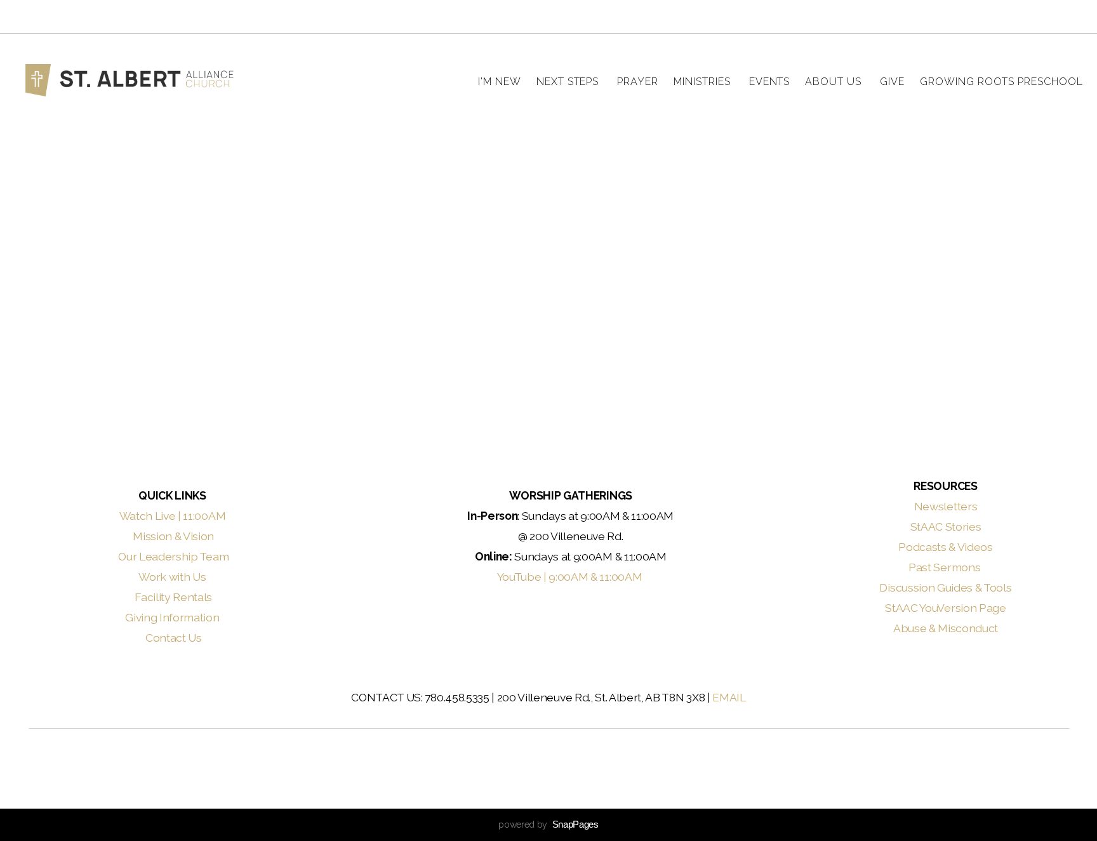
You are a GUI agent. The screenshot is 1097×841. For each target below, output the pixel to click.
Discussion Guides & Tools (945, 587)
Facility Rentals (173, 597)
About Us (835, 82)
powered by (548, 824)
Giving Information (172, 617)
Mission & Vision (173, 536)
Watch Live (147, 515)
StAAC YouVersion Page (945, 607)
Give (892, 82)
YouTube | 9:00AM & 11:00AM (570, 576)
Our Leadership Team (173, 556)
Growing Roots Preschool (1001, 82)
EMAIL (728, 697)
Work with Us (173, 576)
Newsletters (945, 506)
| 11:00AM (203, 515)
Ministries (704, 82)
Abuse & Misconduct (945, 628)
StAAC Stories (945, 526)
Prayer (637, 82)
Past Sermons (945, 567)
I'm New (499, 82)
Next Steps (569, 82)
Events (769, 82)
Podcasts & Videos (945, 546)
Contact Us (173, 637)
